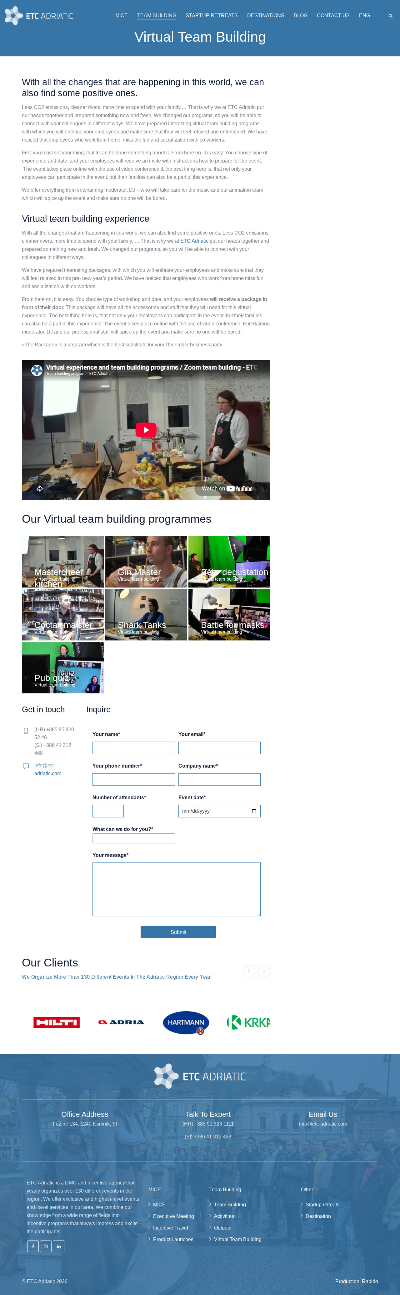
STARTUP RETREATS (212, 15)
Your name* (106, 734)
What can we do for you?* (122, 829)
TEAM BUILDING (156, 15)
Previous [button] (249, 971)
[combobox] (133, 838)
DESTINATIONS (265, 15)
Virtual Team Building (238, 1239)
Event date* (192, 797)
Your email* (191, 734)
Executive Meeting (173, 1216)
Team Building (230, 1204)
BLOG (301, 15)
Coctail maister (63, 625)
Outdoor (223, 1227)
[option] (49, 1022)
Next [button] (264, 971)
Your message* (110, 855)
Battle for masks (232, 625)
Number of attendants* (119, 797)
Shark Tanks (142, 625)
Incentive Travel (170, 1227)
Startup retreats (322, 1204)
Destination (318, 1216)
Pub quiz (51, 678)
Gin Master (139, 572)
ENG (364, 15)
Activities (224, 1216)
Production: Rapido (356, 1281)
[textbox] (96, 838)
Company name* (198, 766)
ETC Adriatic (194, 241)
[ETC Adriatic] (39, 15)
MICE (121, 15)
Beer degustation (234, 572)
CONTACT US (333, 15)
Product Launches (173, 1239)
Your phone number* (117, 766)
